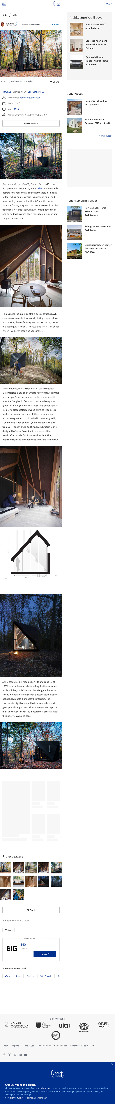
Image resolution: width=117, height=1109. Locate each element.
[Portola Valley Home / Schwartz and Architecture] (74, 214)
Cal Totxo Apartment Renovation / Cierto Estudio (96, 44)
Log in (109, 4)
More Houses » (105, 136)
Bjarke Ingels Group (30, 97)
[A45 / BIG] (5, 867)
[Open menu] (4, 4)
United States (36, 92)
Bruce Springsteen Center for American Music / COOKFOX (98, 248)
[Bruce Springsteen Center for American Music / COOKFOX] (74, 251)
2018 (16, 109)
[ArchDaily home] (57, 3)
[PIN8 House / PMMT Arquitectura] (76, 29)
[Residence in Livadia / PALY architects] (74, 107)
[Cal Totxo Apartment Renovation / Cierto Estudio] (76, 45)
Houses (6, 92)
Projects (30, 976)
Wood (7, 976)
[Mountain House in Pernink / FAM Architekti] (74, 125)
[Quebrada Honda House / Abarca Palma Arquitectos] (76, 62)
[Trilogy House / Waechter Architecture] (74, 232)
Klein (40, 188)
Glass (18, 976)
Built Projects (46, 976)
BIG (23, 944)
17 (15, 103)
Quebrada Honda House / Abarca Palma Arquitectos (96, 61)
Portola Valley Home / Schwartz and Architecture (96, 211)
